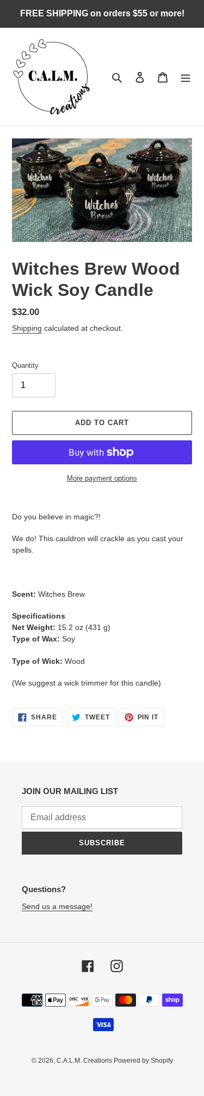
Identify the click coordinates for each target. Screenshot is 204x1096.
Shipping (27, 328)
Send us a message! (57, 906)
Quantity (25, 365)
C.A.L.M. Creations (85, 1060)
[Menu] (185, 77)
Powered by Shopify (143, 1060)
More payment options (102, 478)
